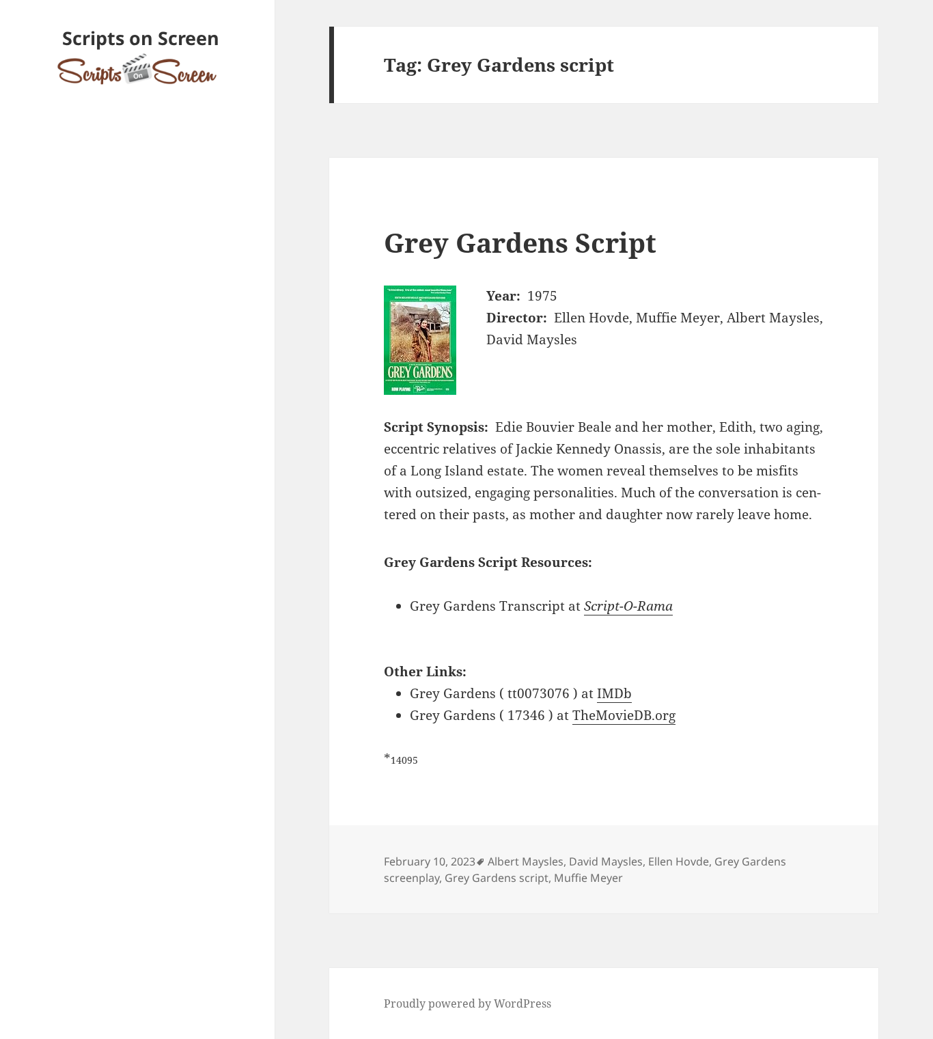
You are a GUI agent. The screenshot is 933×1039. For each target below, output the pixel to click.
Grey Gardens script (496, 877)
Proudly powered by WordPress (467, 1003)
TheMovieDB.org (624, 715)
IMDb (614, 693)
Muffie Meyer (588, 877)
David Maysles (606, 861)
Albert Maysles (525, 861)
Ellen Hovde (678, 861)
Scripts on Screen (140, 38)
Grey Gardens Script (520, 242)
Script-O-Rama (628, 606)
